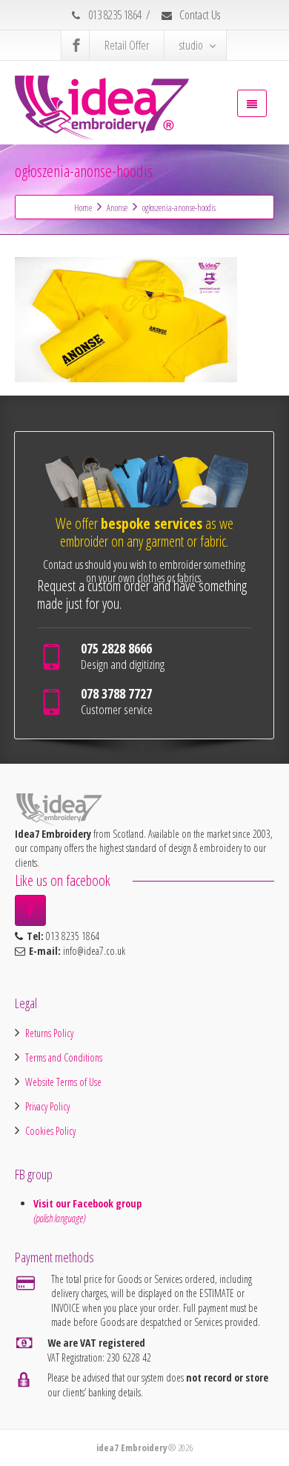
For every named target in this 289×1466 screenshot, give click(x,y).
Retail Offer (126, 45)
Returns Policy (49, 1033)
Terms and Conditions (63, 1057)
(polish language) (59, 1218)
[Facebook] (76, 45)
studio (191, 45)
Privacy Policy (47, 1106)
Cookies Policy (50, 1131)
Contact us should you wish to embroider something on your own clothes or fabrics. (144, 571)
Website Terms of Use (63, 1082)
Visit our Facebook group (88, 1203)
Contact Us (198, 15)
